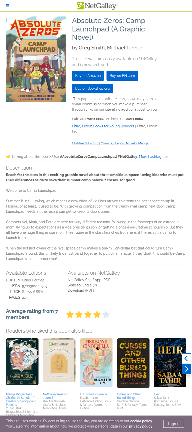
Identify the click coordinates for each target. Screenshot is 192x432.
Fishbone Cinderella (93, 394)
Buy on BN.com (122, 76)
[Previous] (186, 358)
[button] (22, 364)
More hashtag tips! (154, 157)
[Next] (186, 369)
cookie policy (141, 421)
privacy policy (140, 426)
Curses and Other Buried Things (129, 396)
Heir (157, 394)
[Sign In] (7, 5)
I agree (173, 424)
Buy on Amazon (88, 76)
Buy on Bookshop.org (92, 88)
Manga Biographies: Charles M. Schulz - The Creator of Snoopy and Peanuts (22, 400)
